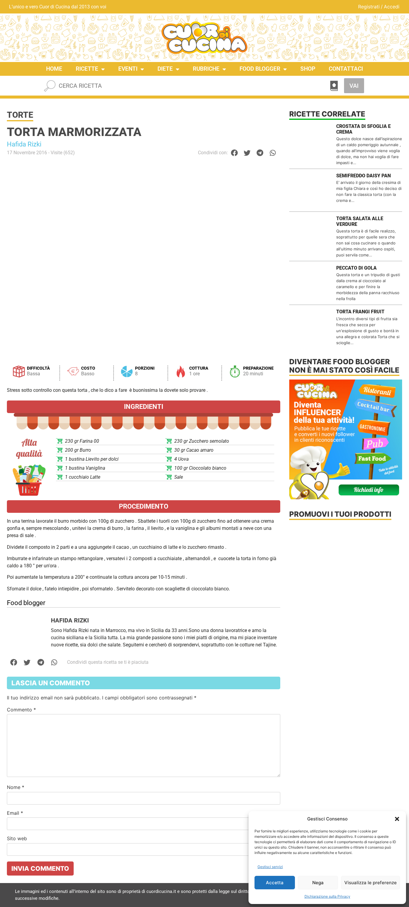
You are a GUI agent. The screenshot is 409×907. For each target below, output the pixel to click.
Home (54, 68)
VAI (354, 85)
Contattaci (346, 68)
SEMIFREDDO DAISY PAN (363, 176)
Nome (15, 787)
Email (15, 813)
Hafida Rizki (24, 144)
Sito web (17, 838)
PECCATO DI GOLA (356, 268)
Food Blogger (260, 68)
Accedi (391, 7)
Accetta (275, 882)
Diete (165, 68)
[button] (397, 819)
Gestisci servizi (270, 866)
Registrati (369, 7)
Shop (307, 68)
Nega (318, 882)
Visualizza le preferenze (370, 882)
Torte (20, 115)
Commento (21, 709)
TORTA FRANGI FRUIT (360, 312)
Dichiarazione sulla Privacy (327, 896)
